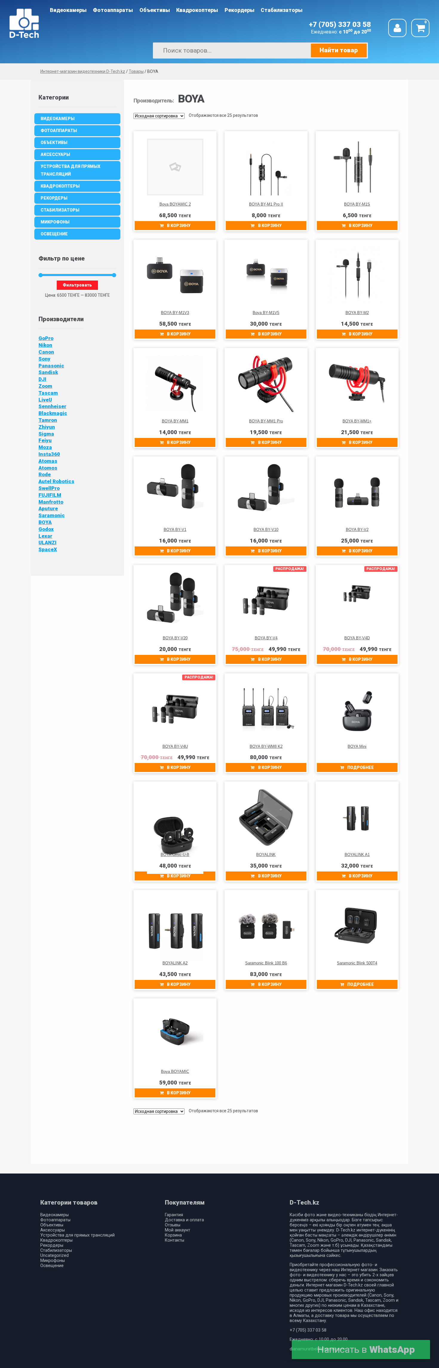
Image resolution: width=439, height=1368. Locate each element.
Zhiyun (47, 427)
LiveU (45, 400)
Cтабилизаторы (282, 10)
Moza (45, 447)
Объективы (154, 10)
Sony (44, 359)
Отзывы (172, 1225)
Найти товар (339, 50)
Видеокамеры (68, 10)
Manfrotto (51, 502)
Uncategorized (54, 1255)
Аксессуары (55, 154)
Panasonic (51, 366)
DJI (42, 379)
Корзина (173, 1235)
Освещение (54, 234)
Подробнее (360, 767)
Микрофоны (55, 222)
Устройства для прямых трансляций (70, 170)
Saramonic (52, 515)
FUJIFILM (50, 495)
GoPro (46, 338)
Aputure (48, 508)
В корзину (179, 225)
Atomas (48, 461)
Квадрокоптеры (197, 10)
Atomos (48, 468)
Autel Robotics (56, 481)
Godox (46, 529)
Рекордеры (239, 10)
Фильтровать (77, 285)
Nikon (45, 345)
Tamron (48, 420)
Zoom (45, 386)
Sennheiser (52, 406)
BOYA (45, 522)
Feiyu (45, 440)
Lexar (45, 536)
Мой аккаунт (177, 1230)
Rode (45, 474)
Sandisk (48, 372)
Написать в (366, 1349)
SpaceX (48, 549)
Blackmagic (53, 413)
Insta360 (49, 454)
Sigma (46, 434)
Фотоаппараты (113, 10)
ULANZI (47, 543)
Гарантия (174, 1214)
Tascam (48, 393)
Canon (46, 352)
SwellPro (49, 488)
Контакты (174, 1240)
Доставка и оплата (184, 1220)
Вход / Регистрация (397, 28)
